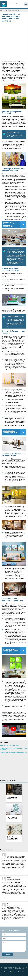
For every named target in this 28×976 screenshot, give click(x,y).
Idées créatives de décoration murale (12, 817)
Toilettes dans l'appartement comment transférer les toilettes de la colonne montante (13, 753)
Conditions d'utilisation (10, 972)
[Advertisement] (14, 38)
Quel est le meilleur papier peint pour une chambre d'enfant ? (13, 838)
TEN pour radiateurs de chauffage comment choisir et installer (13, 748)
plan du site (21, 972)
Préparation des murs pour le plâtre (9, 745)
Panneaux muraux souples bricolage (12, 797)
